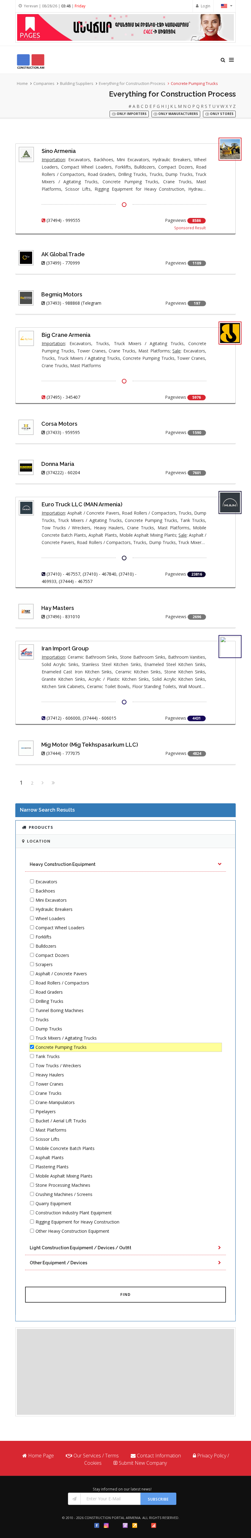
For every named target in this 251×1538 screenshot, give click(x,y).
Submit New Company (143, 1463)
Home (22, 83)
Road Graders (49, 992)
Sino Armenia (59, 151)
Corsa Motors (59, 424)
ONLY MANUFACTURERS (177, 114)
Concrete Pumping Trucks (61, 1047)
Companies (43, 83)
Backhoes (45, 891)
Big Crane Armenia (66, 335)
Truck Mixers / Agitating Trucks (66, 1038)
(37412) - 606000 (63, 718)
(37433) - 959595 (63, 432)
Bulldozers (46, 946)
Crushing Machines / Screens (64, 1194)
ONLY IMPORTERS (131, 114)
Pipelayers (46, 1111)
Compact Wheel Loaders (60, 928)
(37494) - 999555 (63, 220)
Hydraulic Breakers (54, 909)
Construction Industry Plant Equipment (74, 1213)
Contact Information (159, 1455)
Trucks (42, 1019)
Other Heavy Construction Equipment (72, 1231)
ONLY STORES (221, 114)
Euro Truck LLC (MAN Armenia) (82, 504)
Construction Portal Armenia (112, 1517)
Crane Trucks (49, 1093)
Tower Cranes (49, 1084)
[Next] (42, 783)
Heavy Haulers (50, 1075)
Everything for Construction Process (132, 83)
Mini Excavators (51, 900)
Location (39, 841)
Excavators (46, 882)
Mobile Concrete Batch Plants (65, 1148)
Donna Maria (57, 464)
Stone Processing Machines (63, 1185)
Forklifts (43, 937)
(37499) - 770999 (63, 263)
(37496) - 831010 (63, 616)
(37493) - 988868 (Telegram (73, 303)
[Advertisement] (125, 1372)
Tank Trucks (48, 1056)
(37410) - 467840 (99, 574)
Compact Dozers (52, 955)
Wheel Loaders (50, 918)
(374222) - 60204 (63, 472)
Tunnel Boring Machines (60, 1010)
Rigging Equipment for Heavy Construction (77, 1222)
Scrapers (44, 964)
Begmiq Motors (61, 294)
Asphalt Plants (50, 1157)
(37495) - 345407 (63, 397)
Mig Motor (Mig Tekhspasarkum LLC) (89, 744)
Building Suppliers (76, 83)
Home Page (41, 1455)
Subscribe (158, 1499)
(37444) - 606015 (99, 718)
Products (41, 827)
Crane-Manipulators (55, 1102)
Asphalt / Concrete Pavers (61, 973)
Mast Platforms (51, 1130)
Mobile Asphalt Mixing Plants (64, 1176)
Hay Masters (57, 608)
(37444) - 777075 (63, 753)
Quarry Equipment (53, 1203)
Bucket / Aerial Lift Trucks (61, 1121)
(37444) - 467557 (75, 581)
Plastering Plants (52, 1167)
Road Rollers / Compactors (62, 983)
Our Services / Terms (96, 1455)
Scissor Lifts (47, 1139)
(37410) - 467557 (63, 574)
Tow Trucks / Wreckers (58, 1065)
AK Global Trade (63, 254)
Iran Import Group (65, 648)
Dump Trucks (49, 1029)
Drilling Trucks (49, 1001)
